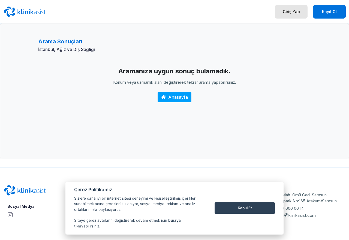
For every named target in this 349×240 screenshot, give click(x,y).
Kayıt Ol (329, 11)
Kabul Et (245, 208)
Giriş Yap (291, 11)
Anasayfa (178, 97)
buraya (174, 220)
